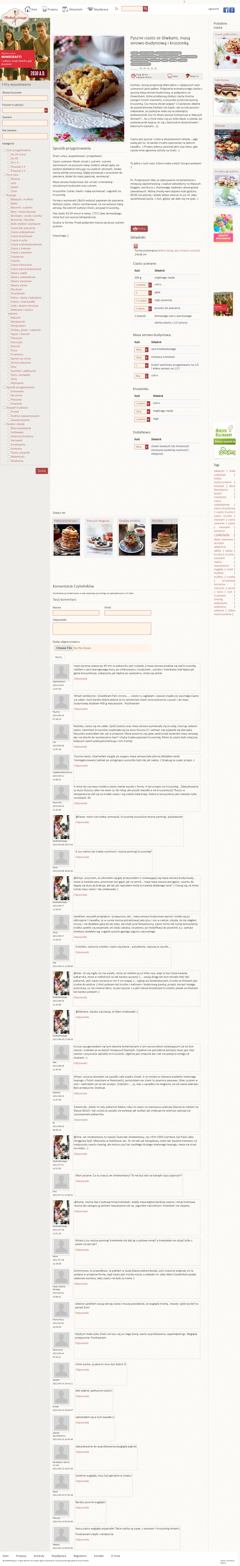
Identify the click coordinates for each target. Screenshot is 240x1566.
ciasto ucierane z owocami (168, 53)
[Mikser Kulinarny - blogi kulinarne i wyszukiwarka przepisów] (224, 430)
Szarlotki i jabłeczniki (23, 371)
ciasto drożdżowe (224, 508)
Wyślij (58, 657)
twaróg (173, 60)
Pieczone (16, 399)
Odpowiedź (59, 619)
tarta (220, 591)
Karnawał (16, 440)
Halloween (17, 432)
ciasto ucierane (147, 53)
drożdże (219, 543)
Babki (14, 203)
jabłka (217, 550)
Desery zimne (19, 285)
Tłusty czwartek (20, 452)
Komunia (16, 448)
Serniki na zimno (21, 358)
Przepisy (52, 9)
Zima (14, 191)
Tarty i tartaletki (20, 375)
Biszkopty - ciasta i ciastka (26, 215)
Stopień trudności (17, 407)
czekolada (222, 535)
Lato (13, 183)
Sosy (14, 366)
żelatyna (219, 610)
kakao (229, 550)
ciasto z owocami (188, 57)
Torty (14, 379)
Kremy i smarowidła (23, 301)
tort (230, 591)
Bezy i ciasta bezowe (23, 211)
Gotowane (17, 391)
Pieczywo (16, 338)
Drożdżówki (18, 293)
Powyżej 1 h (18, 166)
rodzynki (219, 588)
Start (34, 9)
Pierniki (15, 346)
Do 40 (14, 158)
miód (230, 569)
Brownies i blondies (23, 219)
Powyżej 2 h (18, 170)
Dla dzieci (16, 289)
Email (108, 607)
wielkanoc (220, 606)
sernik (231, 588)
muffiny (218, 577)
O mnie (115, 1556)
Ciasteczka (17, 256)
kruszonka (155, 60)
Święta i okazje (15, 424)
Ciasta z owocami (21, 252)
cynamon (219, 530)
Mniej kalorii (18, 325)
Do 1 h (15, 162)
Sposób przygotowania (20, 387)
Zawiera (7, 117)
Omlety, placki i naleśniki (26, 330)
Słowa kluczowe (11, 92)
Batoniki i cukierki (22, 207)
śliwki (164, 60)
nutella (231, 577)
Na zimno (16, 395)
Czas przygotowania (19, 150)
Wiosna (15, 178)
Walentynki (18, 456)
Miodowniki (18, 321)
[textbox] (132, 8)
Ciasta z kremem (21, 248)
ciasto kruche (224, 512)
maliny (218, 562)
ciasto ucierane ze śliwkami (144, 57)
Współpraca (100, 9)
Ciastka (15, 260)
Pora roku (12, 174)
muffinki (219, 573)
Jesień (14, 187)
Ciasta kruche (19, 240)
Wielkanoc (17, 461)
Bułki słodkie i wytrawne (25, 223)
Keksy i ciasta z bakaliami (26, 297)
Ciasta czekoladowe (22, 232)
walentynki (220, 603)
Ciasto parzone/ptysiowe (26, 269)
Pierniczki (16, 342)
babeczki (219, 471)
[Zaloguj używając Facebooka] (225, 9)
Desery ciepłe (19, 273)
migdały (218, 569)
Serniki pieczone (21, 362)
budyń (135, 53)
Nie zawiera (9, 130)
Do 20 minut (18, 154)
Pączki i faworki (20, 334)
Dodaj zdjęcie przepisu (66, 641)
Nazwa (57, 607)
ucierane (182, 60)
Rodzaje (11, 195)
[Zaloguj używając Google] (230, 9)
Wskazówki (75, 9)
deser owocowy (223, 539)
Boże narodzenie (21, 428)
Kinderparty (18, 444)
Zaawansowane (20, 420)
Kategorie (8, 143)
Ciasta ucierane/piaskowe (26, 244)
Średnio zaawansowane (25, 416)
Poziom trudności (13, 105)
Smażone (16, 403)
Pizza (14, 350)
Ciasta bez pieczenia (23, 228)
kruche (218, 554)
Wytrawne (17, 383)
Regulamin (80, 1556)
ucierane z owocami (141, 64)
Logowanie (213, 9)
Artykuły (39, 1556)
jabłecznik (220, 546)
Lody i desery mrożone (24, 305)
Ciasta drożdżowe (21, 236)
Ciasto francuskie (21, 264)
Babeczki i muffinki (22, 199)
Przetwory (17, 354)
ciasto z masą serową (168, 57)
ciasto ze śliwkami (140, 60)
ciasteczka (220, 497)
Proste (15, 411)
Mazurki (16, 317)
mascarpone (221, 565)
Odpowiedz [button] (80, 678)
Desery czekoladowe (23, 277)
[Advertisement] (119, 1)
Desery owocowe (21, 281)
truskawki (220, 595)
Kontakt (99, 1556)
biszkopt (219, 486)
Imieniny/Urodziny (22, 436)
